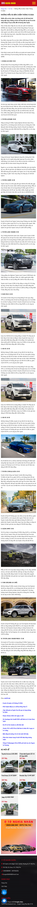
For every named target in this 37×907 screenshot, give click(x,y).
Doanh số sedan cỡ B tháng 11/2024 (13, 703)
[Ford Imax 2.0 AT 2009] (9, 788)
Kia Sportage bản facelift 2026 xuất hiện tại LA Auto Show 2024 (19, 720)
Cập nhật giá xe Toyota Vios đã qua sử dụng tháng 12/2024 (17, 711)
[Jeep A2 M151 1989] (9, 809)
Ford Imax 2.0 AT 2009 (9, 775)
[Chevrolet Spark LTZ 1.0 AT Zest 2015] (27, 766)
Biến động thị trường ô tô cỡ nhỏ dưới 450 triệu (15, 734)
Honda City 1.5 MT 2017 (27, 775)
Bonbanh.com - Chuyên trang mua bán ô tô (20, 904)
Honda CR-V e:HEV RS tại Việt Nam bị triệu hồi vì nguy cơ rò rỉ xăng (18, 729)
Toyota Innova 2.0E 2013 (9, 754)
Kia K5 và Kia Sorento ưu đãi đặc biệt (13, 725)
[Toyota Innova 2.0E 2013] (9, 766)
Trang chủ (4, 883)
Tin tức (10, 8)
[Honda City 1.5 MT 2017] (27, 788)
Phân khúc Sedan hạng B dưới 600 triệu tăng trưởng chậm (17, 738)
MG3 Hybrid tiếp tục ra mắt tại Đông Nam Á (15, 706)
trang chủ (4, 8)
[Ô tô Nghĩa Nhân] (8, 3)
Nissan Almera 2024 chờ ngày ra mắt (13, 715)
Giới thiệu (4, 886)
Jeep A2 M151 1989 (8, 797)
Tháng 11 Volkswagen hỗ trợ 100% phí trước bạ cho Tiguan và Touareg (19, 744)
